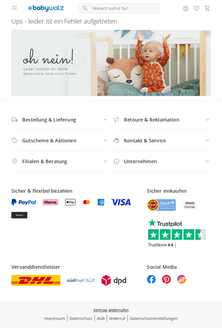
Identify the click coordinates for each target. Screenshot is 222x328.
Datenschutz (81, 318)
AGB (101, 318)
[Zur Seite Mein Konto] (185, 8)
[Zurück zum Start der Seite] (216, 290)
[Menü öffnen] (14, 8)
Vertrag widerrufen (111, 310)
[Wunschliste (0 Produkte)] (196, 8)
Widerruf (117, 318)
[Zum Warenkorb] (207, 8)
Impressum (54, 318)
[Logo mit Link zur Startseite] (46, 8)
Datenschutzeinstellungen (154, 318)
